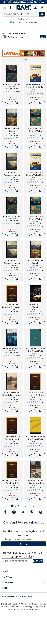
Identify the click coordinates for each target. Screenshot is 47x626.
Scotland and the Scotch (11, 129)
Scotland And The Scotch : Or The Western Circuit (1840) (35, 393)
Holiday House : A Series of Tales (35, 129)
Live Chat (38, 522)
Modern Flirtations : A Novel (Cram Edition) (35, 85)
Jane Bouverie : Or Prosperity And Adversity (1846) (12, 437)
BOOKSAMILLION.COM (12, 606)
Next (34, 506)
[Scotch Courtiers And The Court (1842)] (35, 338)
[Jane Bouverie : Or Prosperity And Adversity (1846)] (12, 426)
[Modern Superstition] (12, 338)
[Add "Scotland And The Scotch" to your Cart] (40, 411)
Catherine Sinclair (12, 88)
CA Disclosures (19, 609)
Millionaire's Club (30, 22)
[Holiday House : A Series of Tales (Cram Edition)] (35, 162)
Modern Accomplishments (12, 173)
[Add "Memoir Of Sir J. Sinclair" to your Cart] (40, 323)
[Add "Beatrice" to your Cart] (40, 499)
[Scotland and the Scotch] (12, 118)
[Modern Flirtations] (12, 74)
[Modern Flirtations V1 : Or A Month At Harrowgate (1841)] (12, 470)
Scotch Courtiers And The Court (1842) (35, 349)
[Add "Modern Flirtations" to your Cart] (16, 103)
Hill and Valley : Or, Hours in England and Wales (11, 393)
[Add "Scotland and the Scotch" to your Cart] (16, 147)
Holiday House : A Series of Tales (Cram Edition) (35, 173)
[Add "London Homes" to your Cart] (16, 323)
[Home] (23, 7)
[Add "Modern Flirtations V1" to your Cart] (16, 499)
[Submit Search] (42, 14)
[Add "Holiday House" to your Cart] (40, 147)
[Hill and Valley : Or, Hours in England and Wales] (12, 382)
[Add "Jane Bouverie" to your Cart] (16, 455)
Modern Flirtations (11, 84)
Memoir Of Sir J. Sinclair (35, 305)
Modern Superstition (11, 348)
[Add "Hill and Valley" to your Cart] (16, 411)
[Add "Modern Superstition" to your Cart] (16, 367)
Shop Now (24, 59)
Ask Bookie (17, 22)
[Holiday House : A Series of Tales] (35, 118)
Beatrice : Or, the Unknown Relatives (35, 481)
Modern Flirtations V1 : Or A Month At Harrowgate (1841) (12, 482)
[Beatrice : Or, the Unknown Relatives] (35, 470)
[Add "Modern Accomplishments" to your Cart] (16, 191)
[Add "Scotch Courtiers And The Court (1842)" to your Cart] (40, 367)
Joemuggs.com (30, 606)
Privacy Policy (33, 609)
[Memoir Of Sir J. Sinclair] (35, 294)
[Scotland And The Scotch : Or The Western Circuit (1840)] (35, 382)
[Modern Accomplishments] (12, 162)
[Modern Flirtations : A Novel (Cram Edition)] (35, 74)
